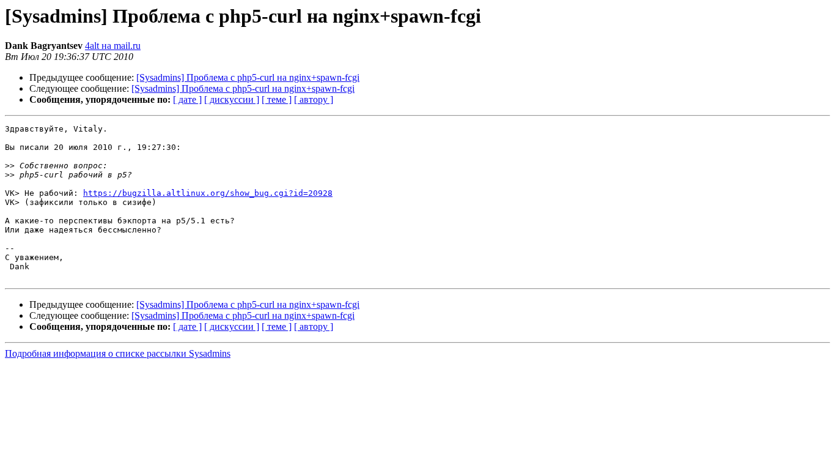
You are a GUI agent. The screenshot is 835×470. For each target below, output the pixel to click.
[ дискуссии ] (231, 99)
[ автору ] (313, 99)
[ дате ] (187, 99)
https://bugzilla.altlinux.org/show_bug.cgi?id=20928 (208, 193)
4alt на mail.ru (113, 45)
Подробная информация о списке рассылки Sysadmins (117, 353)
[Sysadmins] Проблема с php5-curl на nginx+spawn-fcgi (247, 77)
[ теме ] (277, 99)
